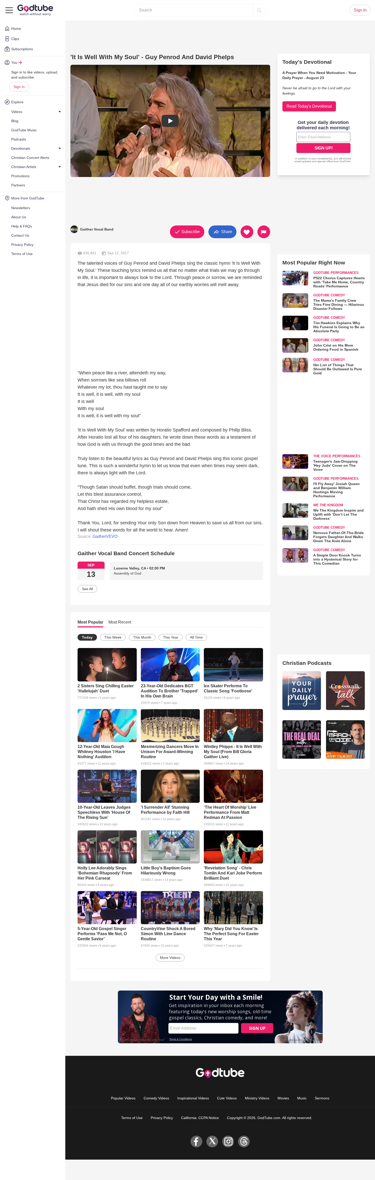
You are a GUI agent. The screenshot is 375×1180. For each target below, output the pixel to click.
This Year (170, 637)
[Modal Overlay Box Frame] (323, 142)
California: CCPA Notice (200, 1118)
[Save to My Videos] (247, 231)
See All (87, 589)
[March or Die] (345, 739)
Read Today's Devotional (309, 106)
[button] (170, 121)
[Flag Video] (263, 231)
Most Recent (119, 622)
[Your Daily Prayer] (301, 690)
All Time (196, 637)
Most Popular (90, 622)
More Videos (170, 958)
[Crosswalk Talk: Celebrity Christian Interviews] (345, 690)
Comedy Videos (156, 1098)
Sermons (322, 1098)
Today (87, 637)
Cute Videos (227, 1098)
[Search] (259, 10)
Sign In (19, 87)
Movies (283, 1098)
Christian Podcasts (307, 663)
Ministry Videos (257, 1098)
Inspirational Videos (193, 1098)
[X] (212, 1141)
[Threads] (244, 1141)
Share (226, 231)
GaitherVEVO (105, 536)
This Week (112, 637)
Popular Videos (123, 1098)
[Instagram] (228, 1141)
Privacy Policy (162, 1118)
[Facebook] (196, 1141)
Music (302, 1098)
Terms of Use (132, 1118)
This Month (142, 637)
